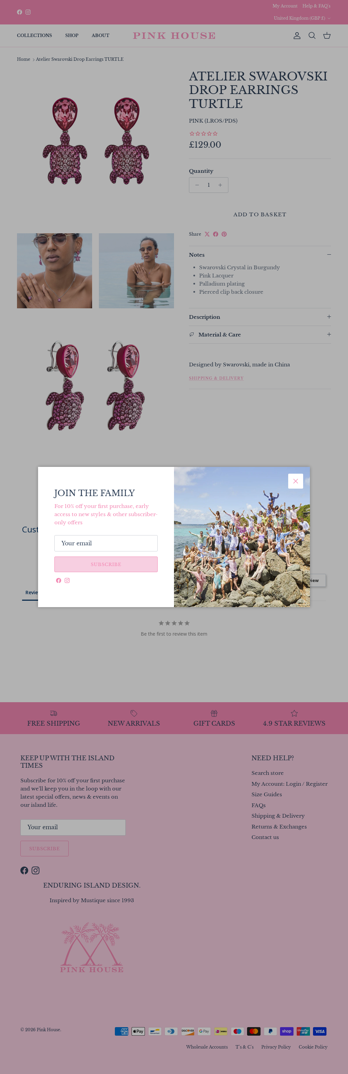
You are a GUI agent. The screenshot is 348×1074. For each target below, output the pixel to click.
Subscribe (106, 564)
